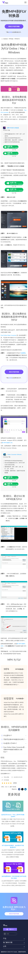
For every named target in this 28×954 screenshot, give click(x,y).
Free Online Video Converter (8, 335)
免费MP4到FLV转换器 (13, 127)
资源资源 (5, 38)
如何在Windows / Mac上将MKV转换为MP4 (12, 815)
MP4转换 (11, 38)
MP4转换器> (19, 669)
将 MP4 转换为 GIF (7, 442)
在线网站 (23, 353)
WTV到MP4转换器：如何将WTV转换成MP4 (13, 846)
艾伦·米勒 (6, 777)
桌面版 (10, 32)
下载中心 (11, 929)
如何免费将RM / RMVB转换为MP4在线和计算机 (14, 877)
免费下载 (12, 147)
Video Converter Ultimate (14, 454)
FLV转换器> (20, 698)
